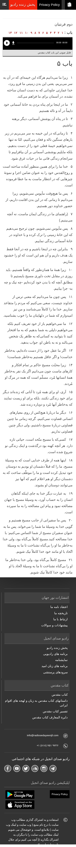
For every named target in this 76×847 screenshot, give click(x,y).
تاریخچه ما (61, 613)
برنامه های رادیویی (55, 654)
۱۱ (21, 32)
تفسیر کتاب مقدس (55, 711)
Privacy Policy (49, 5)
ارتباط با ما (60, 619)
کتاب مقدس (60, 694)
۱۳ (10, 32)
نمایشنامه (61, 660)
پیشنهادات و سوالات (54, 625)
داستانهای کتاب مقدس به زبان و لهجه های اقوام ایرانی (36, 703)
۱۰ (26, 32)
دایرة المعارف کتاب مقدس (50, 717)
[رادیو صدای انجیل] (70, 5)
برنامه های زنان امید (55, 666)
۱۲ (15, 32)
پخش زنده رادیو (57, 648)
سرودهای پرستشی (55, 672)
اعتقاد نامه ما (59, 607)
